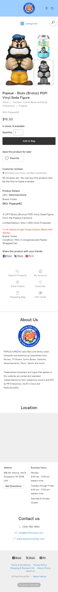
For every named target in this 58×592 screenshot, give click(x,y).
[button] (13, 158)
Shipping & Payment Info (22, 568)
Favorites (40, 286)
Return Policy (44, 568)
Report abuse (39, 576)
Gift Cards (40, 297)
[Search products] (53, 22)
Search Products (17, 275)
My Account (40, 275)
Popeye (23, 105)
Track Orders (18, 286)
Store (5, 102)
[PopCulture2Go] (29, 8)
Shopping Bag (17, 297)
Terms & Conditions (21, 565)
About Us (30, 571)
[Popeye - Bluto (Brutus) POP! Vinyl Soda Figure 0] (29, 59)
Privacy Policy (40, 565)
